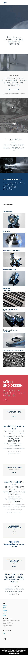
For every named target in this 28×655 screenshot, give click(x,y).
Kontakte (4, 615)
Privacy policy (15, 653)
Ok (10, 653)
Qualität (14, 63)
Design (4, 613)
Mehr (5, 399)
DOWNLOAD (14, 416)
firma (14, 124)
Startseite (5, 605)
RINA (4, 632)
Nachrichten (5, 612)
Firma (4, 608)
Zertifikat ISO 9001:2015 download (14, 93)
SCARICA (14, 566)
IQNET (4, 633)
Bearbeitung (14, 107)
